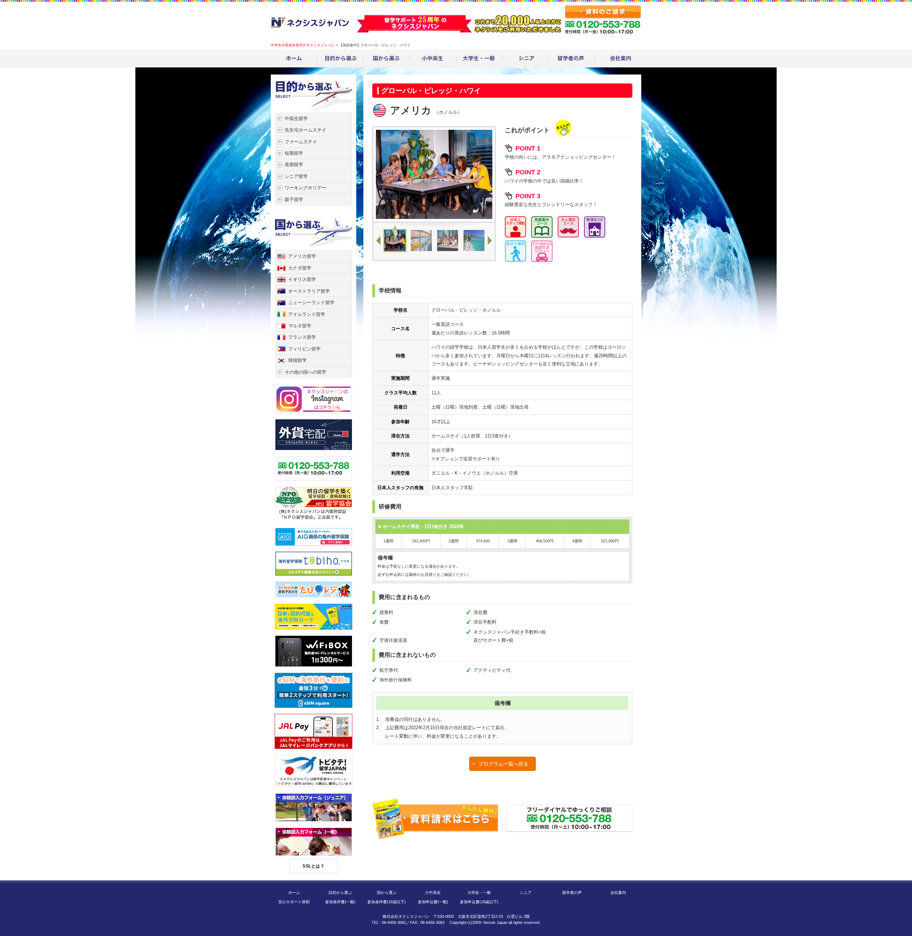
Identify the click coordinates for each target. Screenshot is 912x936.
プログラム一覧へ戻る (503, 764)
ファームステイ (301, 141)
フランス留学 (302, 337)
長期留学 (294, 164)
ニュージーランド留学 (311, 302)
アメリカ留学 (302, 256)
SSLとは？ (313, 866)
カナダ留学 (299, 268)
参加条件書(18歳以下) (386, 902)
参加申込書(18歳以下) (479, 902)
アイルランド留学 (306, 314)
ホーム (294, 892)
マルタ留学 (299, 325)
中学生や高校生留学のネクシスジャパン (303, 45)
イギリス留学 (302, 279)
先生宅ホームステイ (305, 130)
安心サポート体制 (294, 902)
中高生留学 (296, 118)
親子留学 (294, 199)
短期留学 (294, 153)
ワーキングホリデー (305, 187)
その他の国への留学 (305, 372)
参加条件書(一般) (340, 902)
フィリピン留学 (304, 349)
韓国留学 (297, 360)
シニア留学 (296, 176)
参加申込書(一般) (433, 902)
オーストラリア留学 (309, 291)
